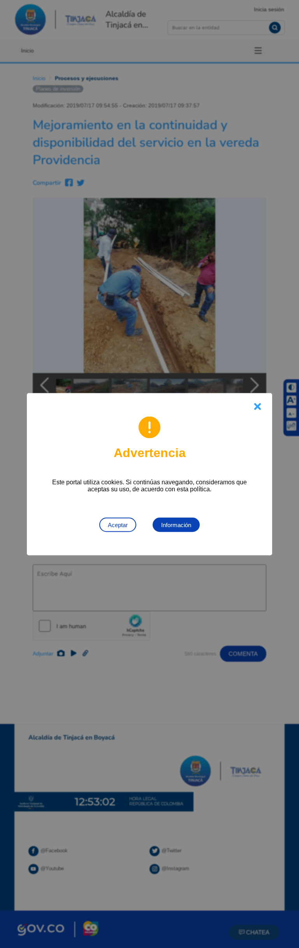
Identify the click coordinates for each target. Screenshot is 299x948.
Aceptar (118, 524)
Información (176, 524)
